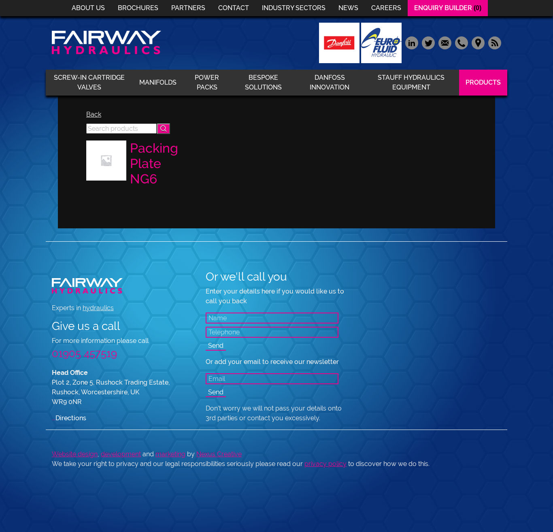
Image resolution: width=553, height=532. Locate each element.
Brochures (138, 8)
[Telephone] (461, 42)
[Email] (444, 42)
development (121, 454)
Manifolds (158, 82)
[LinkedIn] (411, 42)
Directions (69, 418)
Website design (75, 454)
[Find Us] (478, 42)
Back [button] (93, 114)
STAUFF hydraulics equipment (411, 82)
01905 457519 (84, 353)
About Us (88, 8)
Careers (386, 8)
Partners (188, 8)
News (348, 8)
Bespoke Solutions (263, 82)
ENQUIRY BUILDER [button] (447, 8)
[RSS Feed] (493, 42)
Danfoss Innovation (329, 82)
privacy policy (325, 464)
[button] (163, 128)
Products (483, 82)
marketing (170, 454)
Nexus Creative (219, 454)
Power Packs (207, 82)
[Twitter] (428, 42)
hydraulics (98, 308)
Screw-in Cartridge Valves (89, 82)
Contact (233, 8)
